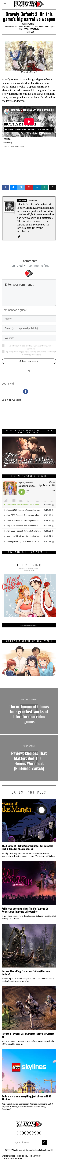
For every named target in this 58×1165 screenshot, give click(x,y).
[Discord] (39, 1133)
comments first (39, 265)
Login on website (11, 400)
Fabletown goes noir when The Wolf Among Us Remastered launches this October (25, 910)
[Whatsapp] (44, 187)
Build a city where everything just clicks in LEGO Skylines (26, 1097)
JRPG (37, 26)
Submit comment (29, 361)
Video (26, 29)
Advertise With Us (8, 1156)
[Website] (19, 236)
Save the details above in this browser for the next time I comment (31, 347)
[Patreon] (34, 1133)
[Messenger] (13, 187)
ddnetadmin (29, 24)
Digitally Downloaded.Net (44, 1150)
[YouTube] (24, 1133)
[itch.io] (29, 1133)
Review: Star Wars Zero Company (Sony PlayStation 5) (28, 1035)
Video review (34, 29)
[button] (44, 1142)
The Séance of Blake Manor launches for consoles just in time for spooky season (27, 847)
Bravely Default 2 (26, 26)
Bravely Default (11, 26)
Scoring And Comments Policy (15, 1158)
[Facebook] (5, 187)
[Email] (52, 187)
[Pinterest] (29, 187)
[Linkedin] (36, 187)
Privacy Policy (35, 1156)
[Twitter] (21, 187)
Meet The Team (22, 1156)
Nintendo (44, 26)
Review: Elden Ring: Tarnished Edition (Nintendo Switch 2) (26, 972)
